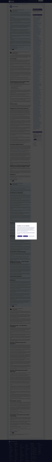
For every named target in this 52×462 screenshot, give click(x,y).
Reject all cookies (25, 236)
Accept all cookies (20, 236)
